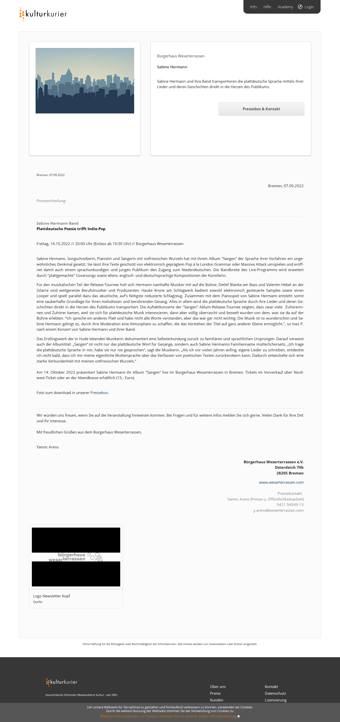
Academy (285, 6)
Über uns (218, 686)
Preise (215, 693)
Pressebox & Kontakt (261, 108)
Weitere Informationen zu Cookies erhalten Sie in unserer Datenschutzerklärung (168, 716)
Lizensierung (275, 699)
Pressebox (99, 392)
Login (309, 6)
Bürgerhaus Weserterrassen (181, 55)
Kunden (216, 699)
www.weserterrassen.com (281, 482)
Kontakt (271, 686)
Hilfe (267, 6)
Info (253, 6)
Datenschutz (275, 693)
